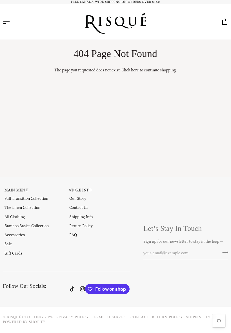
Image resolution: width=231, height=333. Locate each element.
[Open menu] (11, 21)
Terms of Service (110, 317)
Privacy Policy (72, 317)
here (135, 70)
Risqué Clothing (25, 317)
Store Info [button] (80, 190)
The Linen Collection (22, 207)
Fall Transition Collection (26, 198)
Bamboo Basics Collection (27, 226)
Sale (8, 244)
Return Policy (81, 226)
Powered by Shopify (24, 322)
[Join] (223, 252)
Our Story (77, 198)
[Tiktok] (72, 289)
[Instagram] (82, 289)
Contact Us (78, 207)
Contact (139, 317)
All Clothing (15, 217)
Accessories (15, 235)
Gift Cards (13, 253)
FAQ (73, 235)
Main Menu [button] (17, 190)
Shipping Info (81, 217)
